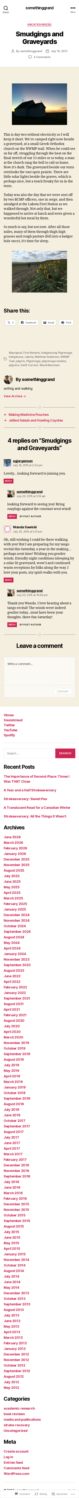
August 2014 (14, 1271)
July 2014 (11, 1276)
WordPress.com (16, 1474)
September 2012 (17, 1371)
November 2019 (16, 1043)
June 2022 (12, 976)
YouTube (10, 730)
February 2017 (15, 1160)
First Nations (31, 352)
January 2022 (15, 993)
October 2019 (15, 1048)
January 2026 (15, 854)
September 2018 (17, 1098)
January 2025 (15, 909)
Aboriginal (15, 352)
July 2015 (11, 1232)
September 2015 (17, 1221)
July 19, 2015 (59, 51)
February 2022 (15, 987)
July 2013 (11, 1315)
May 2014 (11, 1287)
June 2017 (12, 1143)
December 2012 (16, 1354)
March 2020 (13, 1037)
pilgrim (20, 361)
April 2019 (12, 1076)
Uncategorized (39, 24)
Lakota (29, 357)
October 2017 (14, 1121)
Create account (16, 1451)
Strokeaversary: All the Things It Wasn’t (35, 816)
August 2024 (14, 937)
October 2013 (15, 1299)
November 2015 (16, 1210)
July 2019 (11, 1065)
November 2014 (16, 1260)
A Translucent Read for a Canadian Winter (37, 808)
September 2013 (17, 1304)
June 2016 (12, 1187)
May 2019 (11, 1071)
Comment (62, 691)
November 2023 (17, 959)
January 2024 (15, 954)
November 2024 (17, 920)
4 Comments (42, 57)
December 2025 (17, 859)
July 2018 (11, 1109)
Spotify (9, 735)
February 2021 (15, 1015)
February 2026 (15, 848)
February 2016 (15, 1198)
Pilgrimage (33, 361)
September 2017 (17, 1126)
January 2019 (15, 1087)
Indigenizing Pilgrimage (56, 352)
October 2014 (15, 1265)
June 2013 (12, 1321)
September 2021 (17, 998)
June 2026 (12, 837)
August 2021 (14, 1004)
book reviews (14, 1414)
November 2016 (16, 1171)
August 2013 (14, 1310)
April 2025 (12, 893)
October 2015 (15, 1215)
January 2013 (15, 1349)
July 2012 (11, 1382)
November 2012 (16, 1360)
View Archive (15, 396)
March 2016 (13, 1193)
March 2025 (13, 898)
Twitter (9, 725)
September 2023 (17, 965)
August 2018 (14, 1104)
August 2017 (14, 1132)
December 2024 (17, 915)
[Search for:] (28, 754)
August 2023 (14, 970)
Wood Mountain (50, 365)
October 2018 (15, 1093)
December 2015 (16, 1204)
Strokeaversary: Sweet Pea (25, 799)
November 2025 (17, 865)
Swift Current (29, 365)
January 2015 (15, 1254)
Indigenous (16, 357)
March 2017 (13, 1154)
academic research (19, 1408)
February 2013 (15, 1343)
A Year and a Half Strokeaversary (30, 790)
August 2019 (14, 1059)
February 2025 (15, 904)
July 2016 (11, 1182)
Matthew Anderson (47, 357)
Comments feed (16, 1468)
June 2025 (12, 881)
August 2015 (14, 1226)
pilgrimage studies (54, 361)
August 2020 (14, 1021)
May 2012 (11, 1388)
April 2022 (12, 982)
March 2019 (13, 1082)
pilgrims (14, 365)
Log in (8, 1457)
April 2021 (12, 1009)
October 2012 (14, 1365)
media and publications (22, 1419)
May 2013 (11, 1326)
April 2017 (12, 1148)
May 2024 (12, 943)
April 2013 (12, 1332)
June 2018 (12, 1115)
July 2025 (12, 876)
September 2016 (17, 1176)
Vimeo (9, 715)
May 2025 (12, 887)
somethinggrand (40, 8)
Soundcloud (13, 720)
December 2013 (16, 1293)
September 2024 (17, 932)
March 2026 (13, 843)
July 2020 (12, 1026)
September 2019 (17, 1054)
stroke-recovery (17, 1425)
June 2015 (12, 1237)
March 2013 (13, 1338)
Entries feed (13, 1462)
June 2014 (12, 1282)
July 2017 (11, 1137)
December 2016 (16, 1165)
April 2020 (12, 1032)
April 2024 (12, 948)
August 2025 (14, 870)
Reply (8, 481)
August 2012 (14, 1376)
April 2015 (12, 1249)
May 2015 (11, 1243)
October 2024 (15, 926)
